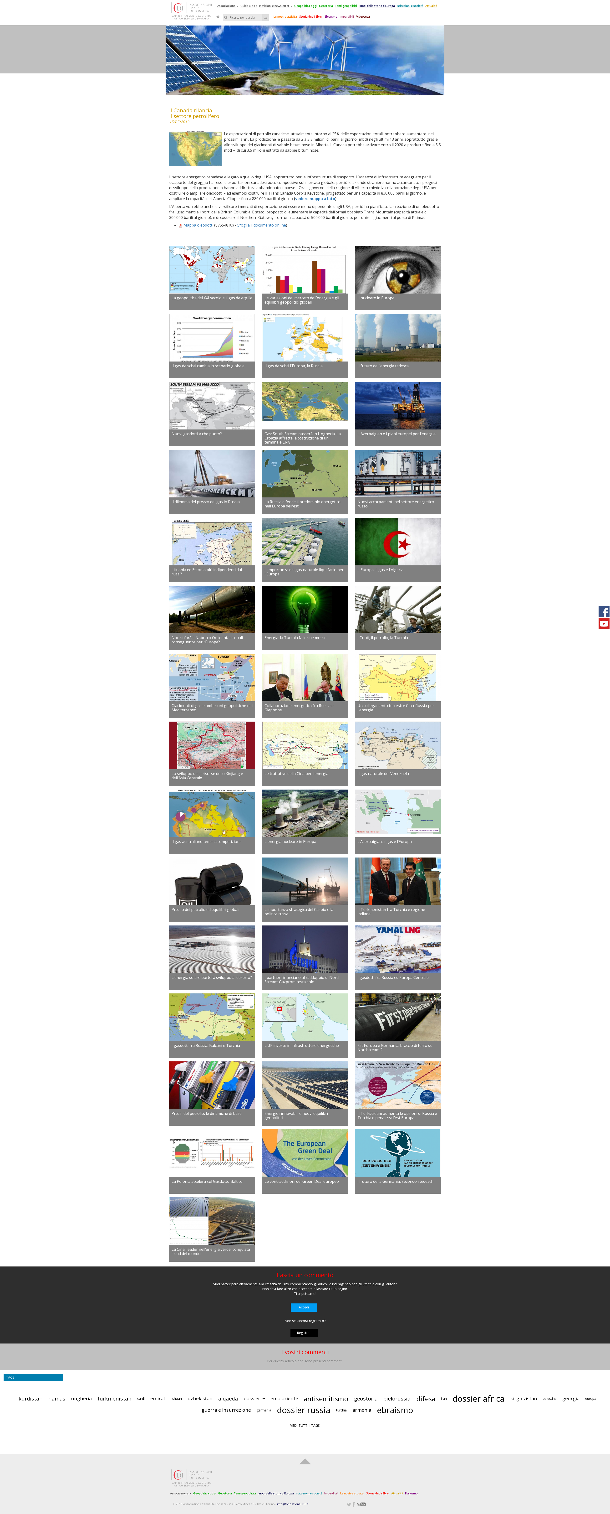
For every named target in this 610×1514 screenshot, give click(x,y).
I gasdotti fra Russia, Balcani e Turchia (206, 1045)
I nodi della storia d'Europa (377, 6)
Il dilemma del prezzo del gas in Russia (206, 501)
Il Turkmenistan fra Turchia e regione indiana (391, 911)
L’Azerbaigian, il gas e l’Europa (384, 841)
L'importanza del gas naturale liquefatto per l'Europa (304, 572)
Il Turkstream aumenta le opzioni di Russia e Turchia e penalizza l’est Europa (397, 1115)
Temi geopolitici (346, 6)
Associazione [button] (226, 6)
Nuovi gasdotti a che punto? (197, 433)
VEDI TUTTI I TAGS (305, 1425)
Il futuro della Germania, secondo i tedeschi (395, 1181)
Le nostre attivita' (352, 1493)
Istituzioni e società (410, 6)
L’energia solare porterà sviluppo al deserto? (212, 977)
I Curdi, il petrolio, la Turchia (382, 637)
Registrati (304, 1332)
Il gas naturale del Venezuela (383, 773)
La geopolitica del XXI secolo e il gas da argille (212, 297)
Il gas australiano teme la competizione (207, 841)
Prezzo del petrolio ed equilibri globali (205, 909)
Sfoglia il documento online (261, 225)
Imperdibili (347, 17)
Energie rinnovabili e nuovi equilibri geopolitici (296, 1115)
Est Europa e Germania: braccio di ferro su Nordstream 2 (394, 1047)
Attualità (431, 6)
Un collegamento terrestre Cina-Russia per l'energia (395, 708)
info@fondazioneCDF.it (292, 1504)
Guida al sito (248, 6)
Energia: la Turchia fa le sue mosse (295, 637)
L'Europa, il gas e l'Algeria (380, 569)
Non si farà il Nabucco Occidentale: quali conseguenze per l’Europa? (207, 640)
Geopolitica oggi (305, 6)
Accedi (304, 1307)
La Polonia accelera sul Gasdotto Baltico (207, 1181)
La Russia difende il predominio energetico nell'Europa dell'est (302, 504)
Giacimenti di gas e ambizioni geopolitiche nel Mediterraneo (212, 708)
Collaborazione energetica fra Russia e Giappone (299, 708)
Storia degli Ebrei (310, 17)
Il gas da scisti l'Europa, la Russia (293, 365)
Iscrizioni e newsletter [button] (274, 6)
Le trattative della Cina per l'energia (296, 773)
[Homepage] (217, 16)
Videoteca (363, 17)
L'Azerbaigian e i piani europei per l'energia (396, 433)
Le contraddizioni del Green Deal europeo (301, 1181)
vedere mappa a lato (315, 198)
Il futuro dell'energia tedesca (383, 365)
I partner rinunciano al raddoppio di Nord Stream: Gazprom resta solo (301, 979)
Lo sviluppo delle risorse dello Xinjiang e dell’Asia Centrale (207, 775)
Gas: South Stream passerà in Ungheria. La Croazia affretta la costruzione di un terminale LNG (302, 438)
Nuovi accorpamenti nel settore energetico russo (395, 504)
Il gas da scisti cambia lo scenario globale (208, 365)
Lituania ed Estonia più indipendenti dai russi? (207, 572)
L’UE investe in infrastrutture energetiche (301, 1045)
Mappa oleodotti (198, 225)
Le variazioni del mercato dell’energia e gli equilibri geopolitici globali (301, 300)
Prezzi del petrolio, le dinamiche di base (207, 1113)
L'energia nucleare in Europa (290, 841)
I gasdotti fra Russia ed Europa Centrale (393, 977)
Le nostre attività (285, 17)
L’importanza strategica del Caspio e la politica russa (298, 911)
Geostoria (326, 6)
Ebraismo (331, 17)
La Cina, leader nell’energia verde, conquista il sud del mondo (211, 1251)
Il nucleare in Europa (375, 297)
